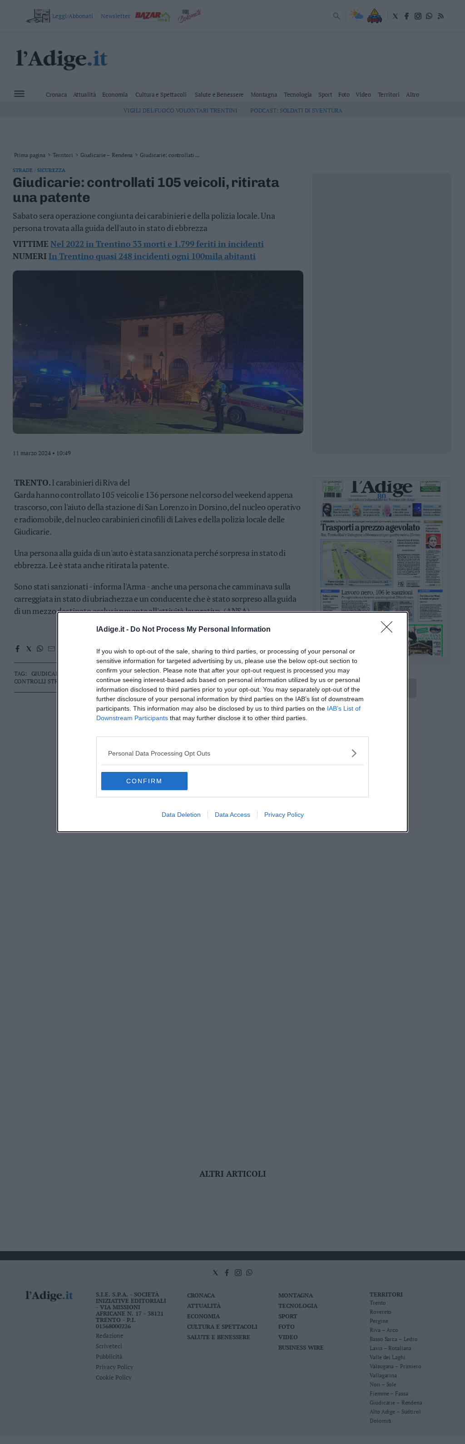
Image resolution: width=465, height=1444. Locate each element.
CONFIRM (144, 781)
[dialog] (232, 722)
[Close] (389, 630)
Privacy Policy (284, 814)
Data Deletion (181, 814)
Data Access (232, 814)
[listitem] (232, 753)
